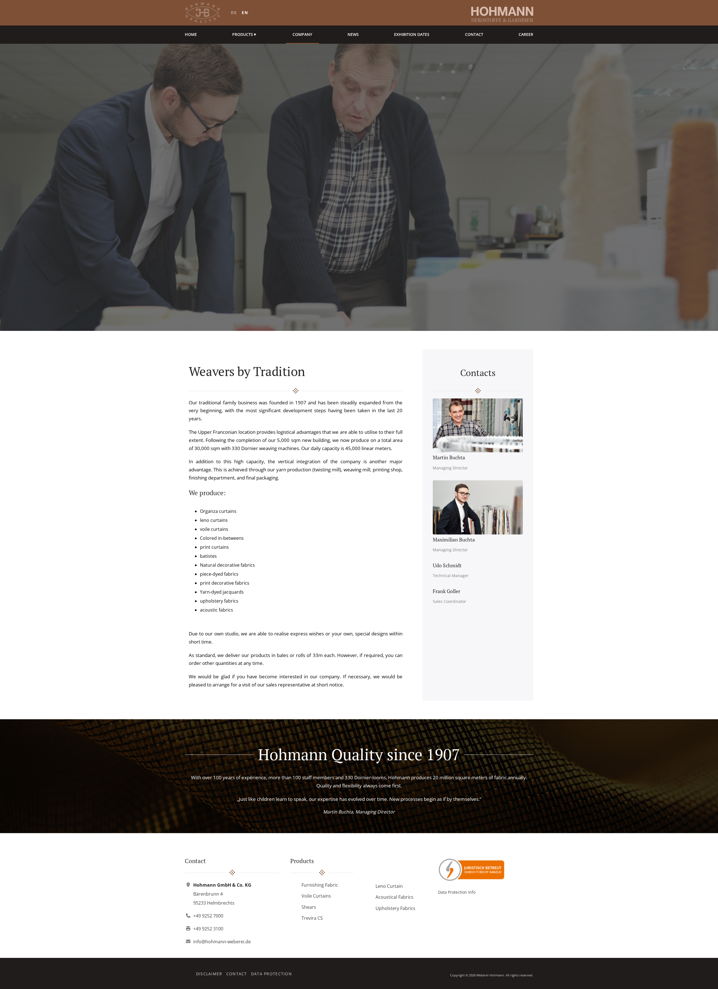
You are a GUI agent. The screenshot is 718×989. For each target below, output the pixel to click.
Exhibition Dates (411, 34)
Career (526, 34)
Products (244, 34)
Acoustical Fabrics (394, 897)
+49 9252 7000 (208, 916)
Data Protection (271, 973)
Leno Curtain (389, 886)
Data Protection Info (456, 892)
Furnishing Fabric (320, 885)
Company (302, 34)
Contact (474, 34)
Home (191, 34)
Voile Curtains (316, 896)
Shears (309, 907)
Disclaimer (209, 973)
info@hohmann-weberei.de (222, 942)
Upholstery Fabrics (395, 908)
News (353, 34)
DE (233, 12)
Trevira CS (312, 918)
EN (245, 12)
